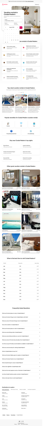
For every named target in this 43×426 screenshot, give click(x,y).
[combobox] (13, 20)
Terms (19, 424)
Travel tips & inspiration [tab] (32, 389)
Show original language (29, 1)
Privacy (15, 424)
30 (5, 42)
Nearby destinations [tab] (5, 389)
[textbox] (8, 24)
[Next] (23, 92)
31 (7, 42)
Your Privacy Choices (24, 424)
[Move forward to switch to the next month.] (17, 27)
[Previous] (19, 92)
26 (11, 40)
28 (15, 40)
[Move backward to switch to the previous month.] (5, 27)
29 (17, 40)
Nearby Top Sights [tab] (23, 389)
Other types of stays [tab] (14, 389)
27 (13, 40)
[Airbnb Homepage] (4, 4)
